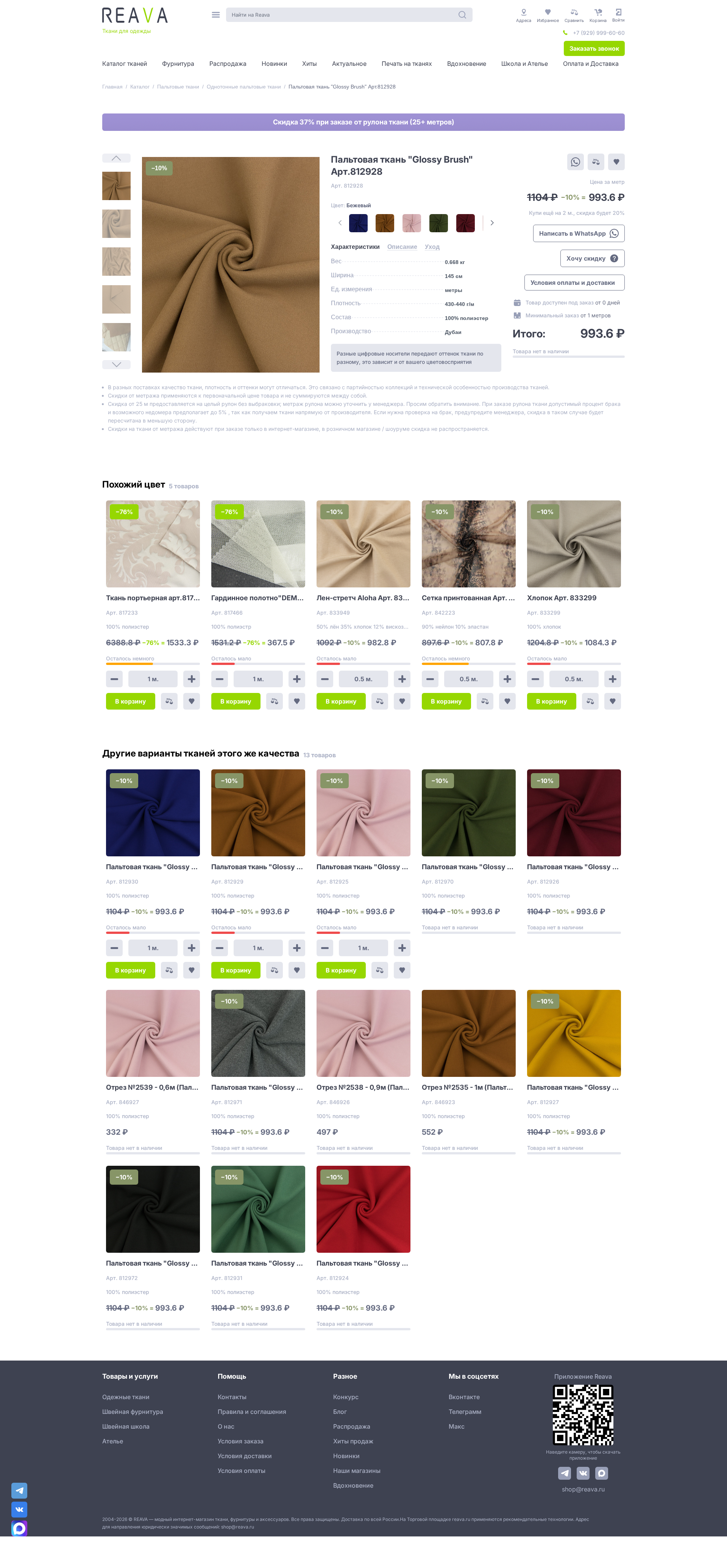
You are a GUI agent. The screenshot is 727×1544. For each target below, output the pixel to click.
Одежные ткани (126, 1397)
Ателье (112, 1441)
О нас (226, 1426)
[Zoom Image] (231, 265)
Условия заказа (241, 1441)
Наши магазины (357, 1470)
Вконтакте (464, 1397)
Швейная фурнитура (132, 1411)
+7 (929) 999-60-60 (599, 33)
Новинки (346, 1456)
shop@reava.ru (583, 1489)
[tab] (355, 247)
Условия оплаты (241, 1470)
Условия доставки (245, 1456)
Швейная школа (126, 1426)
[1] (116, 186)
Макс (457, 1426)
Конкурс (346, 1397)
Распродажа (351, 1426)
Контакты (232, 1397)
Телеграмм (465, 1411)
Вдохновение (353, 1485)
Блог (340, 1411)
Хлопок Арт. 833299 (562, 598)
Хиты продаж (353, 1441)
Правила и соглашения (252, 1411)
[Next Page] (492, 223)
